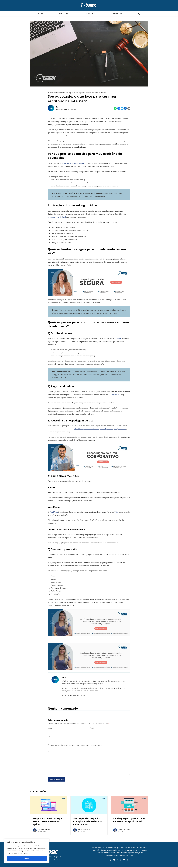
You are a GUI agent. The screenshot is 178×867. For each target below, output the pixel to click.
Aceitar (26, 858)
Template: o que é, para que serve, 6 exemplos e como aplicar (47, 821)
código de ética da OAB (57, 217)
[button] (139, 13)
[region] (26, 851)
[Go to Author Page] (51, 108)
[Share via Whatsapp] (115, 108)
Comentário (52, 752)
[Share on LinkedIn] (125, 108)
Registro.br (115, 395)
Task (57, 107)
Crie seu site (57, 93)
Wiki (116, 512)
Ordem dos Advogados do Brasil (73, 163)
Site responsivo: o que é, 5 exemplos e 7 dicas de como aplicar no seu (87, 821)
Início (50, 93)
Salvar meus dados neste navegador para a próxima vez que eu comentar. (76, 745)
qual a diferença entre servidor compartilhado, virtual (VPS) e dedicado (99, 429)
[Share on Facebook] (118, 108)
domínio (118, 338)
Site (49, 737)
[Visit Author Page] (55, 679)
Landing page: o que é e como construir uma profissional (129, 820)
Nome (50, 728)
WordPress (54, 512)
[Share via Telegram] (122, 108)
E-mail (92, 728)
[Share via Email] (128, 108)
